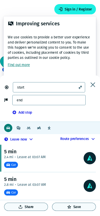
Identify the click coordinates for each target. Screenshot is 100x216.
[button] (9, 87)
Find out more (19, 65)
